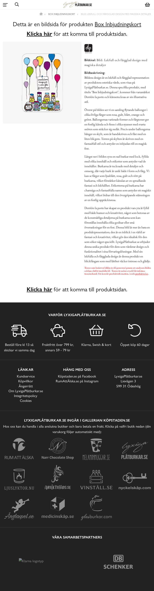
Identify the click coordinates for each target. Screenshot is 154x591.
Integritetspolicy (25, 396)
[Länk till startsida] (41, 14)
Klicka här (39, 33)
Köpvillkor (25, 381)
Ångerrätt (26, 386)
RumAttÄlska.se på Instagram (77, 381)
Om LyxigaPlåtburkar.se (25, 391)
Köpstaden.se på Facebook (77, 376)
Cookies (26, 400)
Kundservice (26, 376)
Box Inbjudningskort (118, 24)
